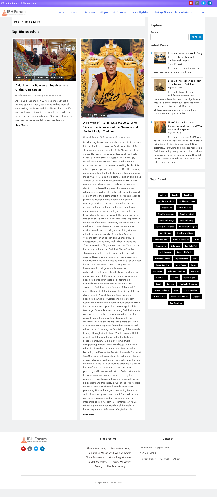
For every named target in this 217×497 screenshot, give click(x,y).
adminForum (24, 95)
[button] (203, 12)
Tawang (98, 466)
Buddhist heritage (166, 220)
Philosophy (42, 77)
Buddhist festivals (187, 214)
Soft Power (119, 12)
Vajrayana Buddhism (179, 296)
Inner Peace (181, 265)
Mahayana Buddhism (176, 271)
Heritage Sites (162, 12)
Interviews (89, 12)
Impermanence (181, 258)
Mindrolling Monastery (120, 457)
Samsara (170, 284)
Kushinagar (157, 271)
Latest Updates (140, 12)
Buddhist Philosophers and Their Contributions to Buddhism (184, 82)
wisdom (196, 296)
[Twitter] (203, 3)
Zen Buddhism (176, 303)
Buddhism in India (187, 201)
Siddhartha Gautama (188, 284)
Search (154, 32)
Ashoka (163, 195)
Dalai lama (175, 245)
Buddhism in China (166, 201)
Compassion (160, 245)
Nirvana (175, 277)
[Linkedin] (209, 3)
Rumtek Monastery (97, 462)
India (195, 258)
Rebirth (159, 284)
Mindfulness (161, 277)
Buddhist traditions (181, 239)
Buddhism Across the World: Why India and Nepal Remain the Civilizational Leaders (185, 57)
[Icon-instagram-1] (197, 3)
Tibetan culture (159, 296)
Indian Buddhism (163, 265)
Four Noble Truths (184, 252)
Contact (164, 459)
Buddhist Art (167, 207)
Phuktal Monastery (96, 448)
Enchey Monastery (120, 448)
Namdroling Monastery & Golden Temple (109, 453)
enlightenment (166, 252)
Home (60, 12)
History (29, 77)
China (196, 239)
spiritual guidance (161, 290)
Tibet (176, 290)
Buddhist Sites (165, 233)
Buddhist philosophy (188, 226)
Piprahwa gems (189, 277)
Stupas (104, 12)
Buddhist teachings (185, 233)
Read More (20, 125)
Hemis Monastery (116, 466)
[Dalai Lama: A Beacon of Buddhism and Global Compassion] (44, 60)
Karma (193, 265)
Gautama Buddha (162, 258)
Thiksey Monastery (121, 462)
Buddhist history (186, 220)
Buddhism (188, 195)
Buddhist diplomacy (166, 214)
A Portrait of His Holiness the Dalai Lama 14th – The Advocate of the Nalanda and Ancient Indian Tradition (110, 127)
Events (73, 12)
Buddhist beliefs (184, 207)
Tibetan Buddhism (191, 290)
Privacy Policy (148, 459)
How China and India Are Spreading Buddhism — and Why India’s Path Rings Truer (185, 126)
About (176, 459)
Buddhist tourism (160, 239)
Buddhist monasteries (165, 226)
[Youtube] (191, 3)
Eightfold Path (191, 245)
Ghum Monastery (95, 457)
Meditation (195, 271)
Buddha (175, 195)
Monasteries (182, 12)
